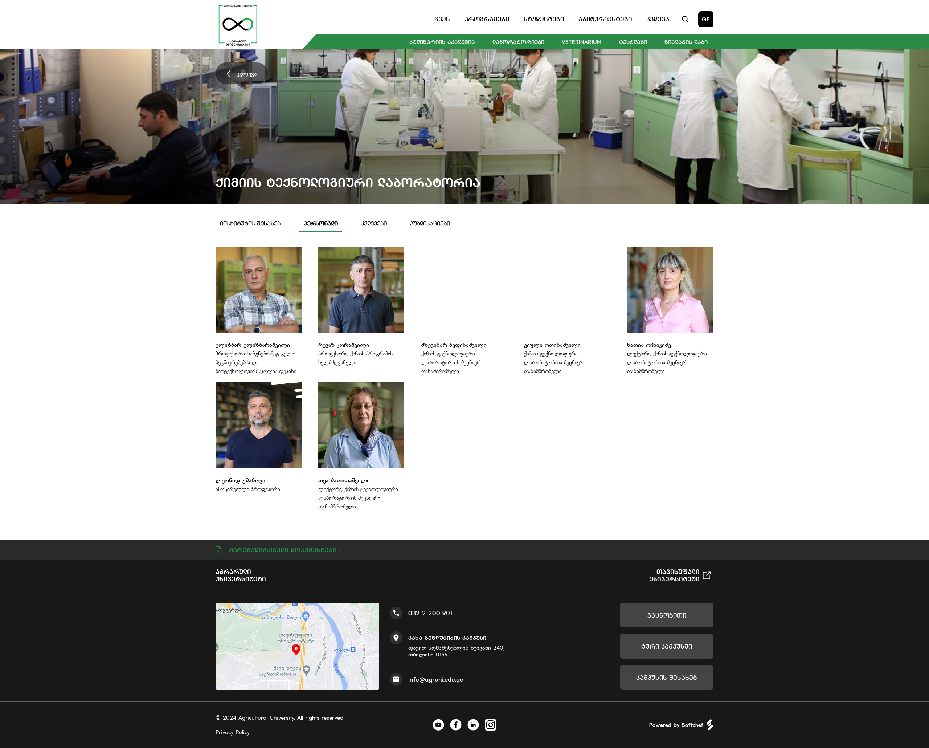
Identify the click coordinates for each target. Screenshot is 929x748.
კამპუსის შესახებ (666, 677)
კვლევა (247, 73)
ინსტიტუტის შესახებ (250, 223)
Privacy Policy (233, 732)
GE (706, 19)
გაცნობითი (666, 615)
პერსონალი (320, 223)
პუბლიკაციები (430, 223)
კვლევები (374, 223)
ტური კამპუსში (666, 646)
